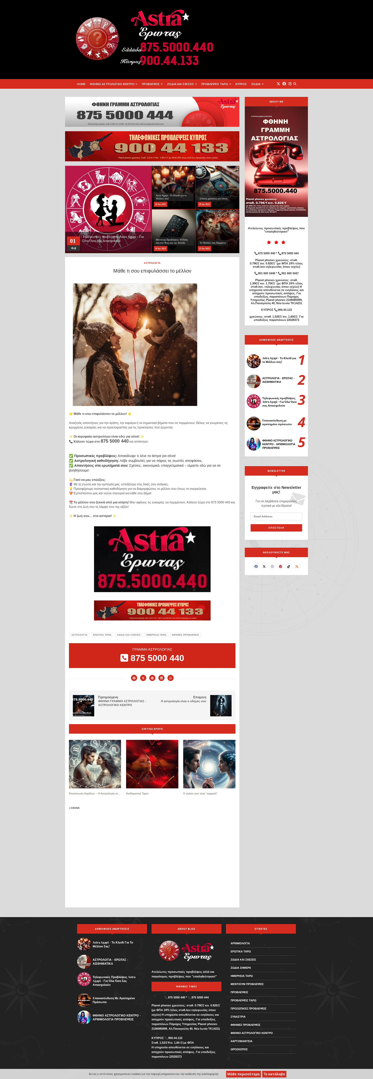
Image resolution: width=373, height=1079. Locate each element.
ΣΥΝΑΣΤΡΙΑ (238, 1016)
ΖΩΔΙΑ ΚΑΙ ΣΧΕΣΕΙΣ (180, 84)
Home (81, 84)
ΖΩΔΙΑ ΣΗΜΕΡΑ (241, 967)
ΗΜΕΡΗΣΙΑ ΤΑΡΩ (156, 634)
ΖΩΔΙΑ (256, 84)
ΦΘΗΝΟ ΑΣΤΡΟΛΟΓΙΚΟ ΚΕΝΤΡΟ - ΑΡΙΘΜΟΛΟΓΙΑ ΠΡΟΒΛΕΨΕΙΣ (278, 444)
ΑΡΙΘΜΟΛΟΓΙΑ (240, 943)
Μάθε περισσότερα (243, 1074)
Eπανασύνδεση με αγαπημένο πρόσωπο (277, 422)
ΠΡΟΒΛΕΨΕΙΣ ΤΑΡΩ (214, 84)
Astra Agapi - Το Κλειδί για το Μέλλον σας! (279, 360)
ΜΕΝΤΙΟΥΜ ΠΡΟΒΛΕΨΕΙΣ (247, 984)
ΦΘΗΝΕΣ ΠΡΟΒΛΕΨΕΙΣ (185, 634)
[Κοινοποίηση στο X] (143, 678)
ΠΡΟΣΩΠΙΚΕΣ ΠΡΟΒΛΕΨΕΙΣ (248, 1008)
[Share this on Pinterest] (152, 678)
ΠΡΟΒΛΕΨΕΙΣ (151, 84)
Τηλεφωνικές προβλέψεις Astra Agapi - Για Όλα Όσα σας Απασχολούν (279, 401)
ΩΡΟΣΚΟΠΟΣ (239, 1049)
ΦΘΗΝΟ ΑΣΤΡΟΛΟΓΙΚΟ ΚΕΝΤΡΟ (112, 84)
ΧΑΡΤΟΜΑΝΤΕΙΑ (241, 1041)
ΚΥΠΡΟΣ (241, 84)
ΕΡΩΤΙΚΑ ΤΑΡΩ (102, 634)
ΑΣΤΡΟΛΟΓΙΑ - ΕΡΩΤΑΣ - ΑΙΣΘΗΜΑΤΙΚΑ (278, 380)
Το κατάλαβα (274, 1074)
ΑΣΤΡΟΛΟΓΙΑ (152, 262)
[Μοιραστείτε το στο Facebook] (134, 678)
